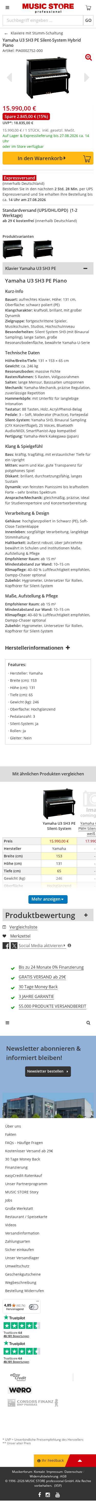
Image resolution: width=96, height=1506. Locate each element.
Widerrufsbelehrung (44, 1476)
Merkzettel (20, 936)
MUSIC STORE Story (21, 1192)
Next (85, 77)
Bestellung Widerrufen (24, 1290)
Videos (10, 1224)
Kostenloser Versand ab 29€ (29, 1150)
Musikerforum (22, 1471)
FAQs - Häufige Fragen (24, 1142)
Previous (10, 77)
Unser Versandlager (22, 1257)
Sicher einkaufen (19, 1249)
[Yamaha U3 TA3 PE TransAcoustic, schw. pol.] (45, 249)
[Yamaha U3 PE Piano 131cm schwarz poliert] (15, 249)
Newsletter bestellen (45, 1071)
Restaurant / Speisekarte (26, 1216)
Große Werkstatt (19, 1208)
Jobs (8, 1200)
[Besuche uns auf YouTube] (57, 1495)
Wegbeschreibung (20, 1282)
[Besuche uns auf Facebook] (39, 1495)
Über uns (13, 1126)
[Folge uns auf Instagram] (48, 1495)
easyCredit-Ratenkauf (23, 1175)
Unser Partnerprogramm (26, 1183)
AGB (63, 1476)
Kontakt (39, 1471)
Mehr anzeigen (45, 899)
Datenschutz (73, 1471)
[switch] (33, 1307)
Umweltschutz (17, 1266)
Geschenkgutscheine (23, 1274)
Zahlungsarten (17, 1241)
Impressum (55, 1471)
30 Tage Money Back (22, 1159)
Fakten (10, 1134)
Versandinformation (22, 1233)
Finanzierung (16, 1167)
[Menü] (38, 1302)
